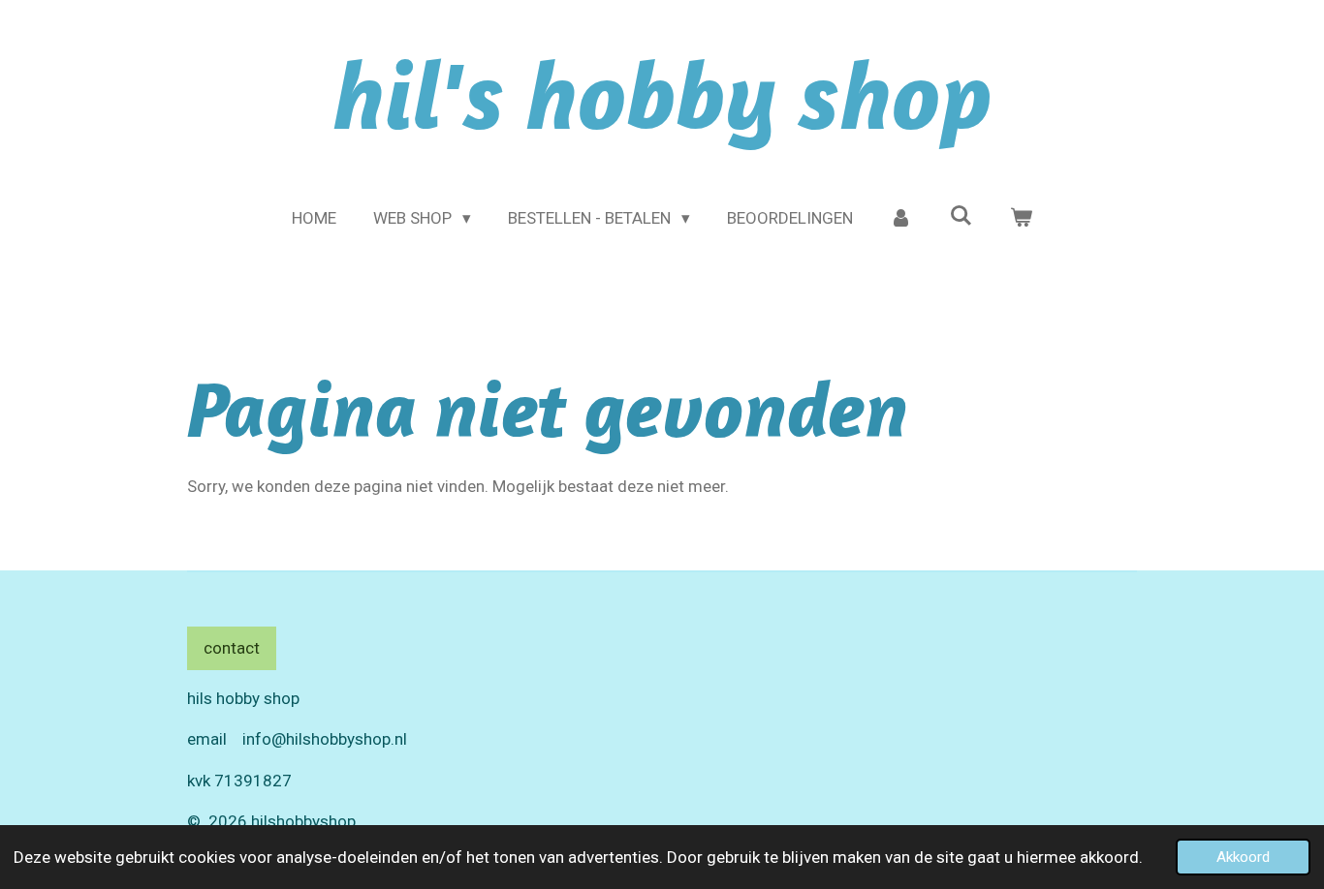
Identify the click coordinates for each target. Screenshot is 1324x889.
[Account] (901, 218)
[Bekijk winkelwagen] (1020, 218)
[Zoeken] (960, 215)
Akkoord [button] (1243, 857)
